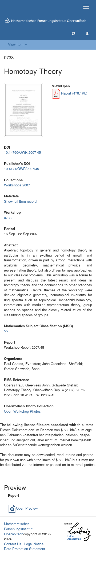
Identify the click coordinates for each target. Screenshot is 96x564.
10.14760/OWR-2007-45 (22, 152)
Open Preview (27, 508)
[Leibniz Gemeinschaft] (77, 531)
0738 (7, 217)
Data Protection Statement (24, 548)
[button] (73, 33)
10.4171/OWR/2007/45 (21, 168)
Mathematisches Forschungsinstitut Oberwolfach (18, 528)
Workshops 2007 (17, 184)
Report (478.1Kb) (73, 93)
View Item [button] (16, 44)
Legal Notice (33, 543)
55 (6, 330)
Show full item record (20, 201)
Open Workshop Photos (22, 411)
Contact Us (12, 543)
